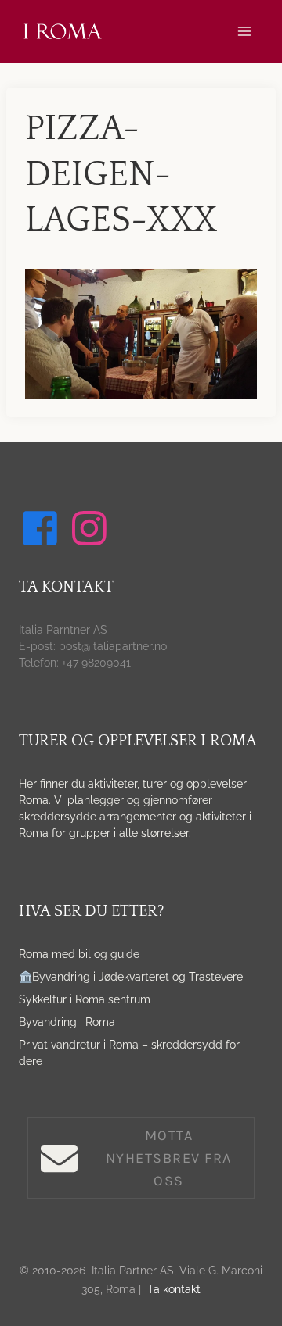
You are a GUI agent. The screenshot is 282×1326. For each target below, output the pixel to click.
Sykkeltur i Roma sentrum (84, 999)
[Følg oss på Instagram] (91, 528)
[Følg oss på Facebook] (42, 528)
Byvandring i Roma (67, 1022)
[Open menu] (244, 31)
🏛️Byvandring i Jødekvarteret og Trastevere (131, 976)
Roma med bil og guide (79, 954)
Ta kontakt (174, 1289)
